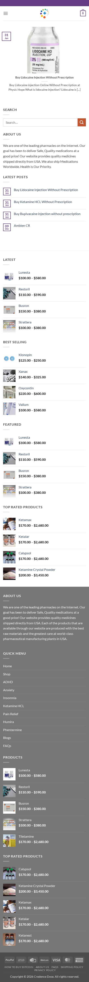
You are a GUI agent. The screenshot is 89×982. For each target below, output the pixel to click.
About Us (42, 967)
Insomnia (9, 698)
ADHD (8, 682)
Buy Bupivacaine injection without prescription (47, 214)
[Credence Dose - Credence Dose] (44, 13)
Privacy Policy (45, 970)
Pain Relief (10, 714)
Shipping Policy (72, 967)
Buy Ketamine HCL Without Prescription (43, 202)
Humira (8, 722)
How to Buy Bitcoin (19, 967)
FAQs (7, 746)
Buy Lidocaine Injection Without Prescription (44, 77)
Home (7, 666)
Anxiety (8, 690)
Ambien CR (22, 225)
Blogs (7, 738)
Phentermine (12, 730)
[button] (5, 13)
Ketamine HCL (13, 706)
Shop (6, 674)
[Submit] (82, 122)
